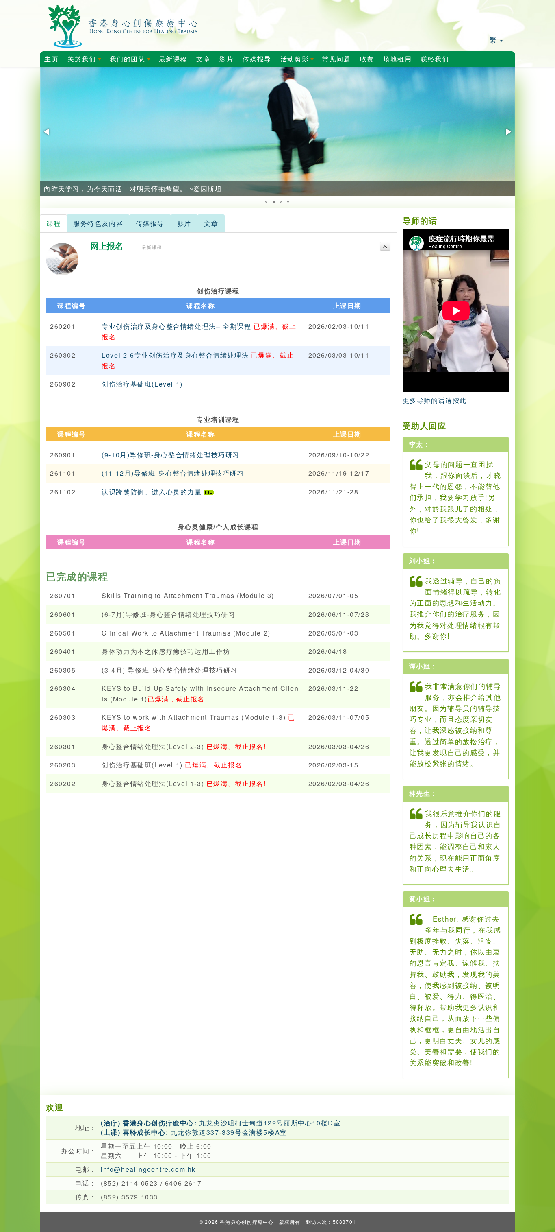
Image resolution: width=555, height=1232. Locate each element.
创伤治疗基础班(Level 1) (142, 384)
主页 (51, 59)
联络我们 (435, 59)
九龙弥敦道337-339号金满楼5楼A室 (194, 1132)
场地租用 (397, 59)
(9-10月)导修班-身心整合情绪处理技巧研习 (171, 454)
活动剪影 (298, 61)
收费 (367, 59)
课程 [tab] (53, 223)
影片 (226, 59)
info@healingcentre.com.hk (148, 1169)
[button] (47, 131)
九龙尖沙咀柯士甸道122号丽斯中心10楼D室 (220, 1122)
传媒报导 (257, 59)
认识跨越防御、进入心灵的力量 (153, 491)
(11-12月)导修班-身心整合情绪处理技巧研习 (173, 473)
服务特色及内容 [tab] (98, 223)
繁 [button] (494, 39)
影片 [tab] (184, 223)
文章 (203, 59)
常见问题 (336, 59)
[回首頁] (123, 24)
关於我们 (85, 61)
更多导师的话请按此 (435, 400)
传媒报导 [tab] (150, 223)
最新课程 (173, 59)
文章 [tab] (211, 223)
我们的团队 (132, 61)
